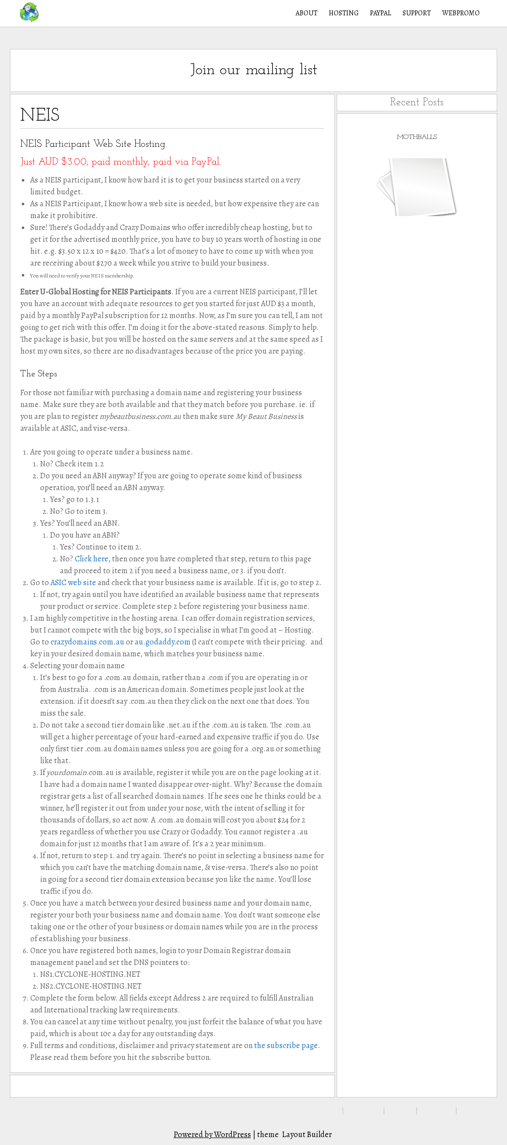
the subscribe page (286, 1045)
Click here (91, 558)
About (306, 13)
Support (417, 13)
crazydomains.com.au (87, 642)
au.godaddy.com (163, 642)
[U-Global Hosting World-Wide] (24, 12)
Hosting (343, 13)
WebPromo (461, 13)
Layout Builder (307, 1134)
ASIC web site (74, 582)
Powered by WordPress (212, 1134)
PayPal (380, 13)
